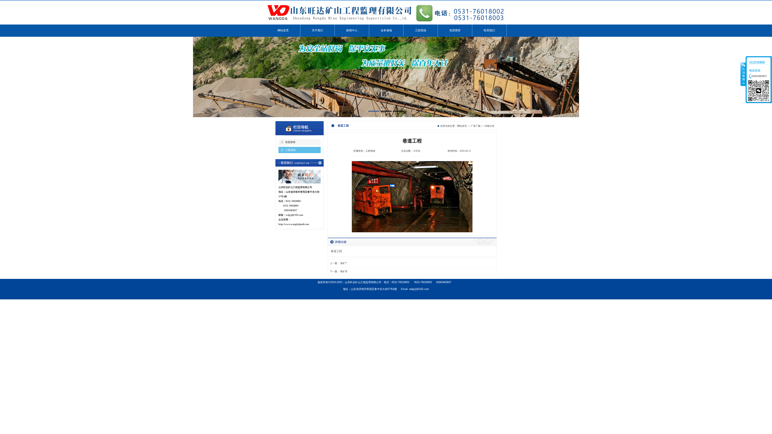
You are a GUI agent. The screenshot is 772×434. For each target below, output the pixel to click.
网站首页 (462, 126)
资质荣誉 (290, 142)
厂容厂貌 (475, 126)
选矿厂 (343, 263)
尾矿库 (343, 271)
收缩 (743, 74)
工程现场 (290, 149)
